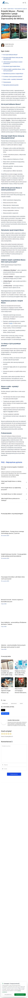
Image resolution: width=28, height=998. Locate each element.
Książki (5, 8)
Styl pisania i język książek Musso (11, 66)
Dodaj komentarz (14, 774)
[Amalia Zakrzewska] (2, 45)
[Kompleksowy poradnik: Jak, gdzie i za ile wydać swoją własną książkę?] (7, 664)
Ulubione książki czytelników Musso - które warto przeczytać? (14, 70)
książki (10, 323)
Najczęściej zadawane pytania (10, 85)
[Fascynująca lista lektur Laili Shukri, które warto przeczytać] (14, 568)
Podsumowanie (7, 82)
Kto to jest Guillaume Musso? (10, 54)
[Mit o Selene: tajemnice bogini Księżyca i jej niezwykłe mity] (7, 682)
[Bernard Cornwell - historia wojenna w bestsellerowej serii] (14, 591)
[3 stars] (6, 734)
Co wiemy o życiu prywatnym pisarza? (12, 76)
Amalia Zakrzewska (9, 44)
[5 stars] (10, 734)
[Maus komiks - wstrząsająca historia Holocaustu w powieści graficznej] (21, 682)
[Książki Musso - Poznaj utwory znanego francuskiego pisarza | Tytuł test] (14, 522)
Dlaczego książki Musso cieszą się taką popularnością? (13, 58)
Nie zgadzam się (8, 994)
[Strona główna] (1, 8)
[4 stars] (8, 734)
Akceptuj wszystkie (20, 994)
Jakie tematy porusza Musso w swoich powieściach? (12, 62)
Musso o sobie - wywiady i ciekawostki (12, 79)
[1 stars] (2, 734)
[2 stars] (4, 734)
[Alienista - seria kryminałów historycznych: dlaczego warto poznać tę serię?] (14, 636)
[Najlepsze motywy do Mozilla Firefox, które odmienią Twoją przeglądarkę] (21, 664)
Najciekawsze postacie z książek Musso (13, 73)
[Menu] (23, 2)
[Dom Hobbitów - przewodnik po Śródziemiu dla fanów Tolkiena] (14, 613)
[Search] (25, 2)
